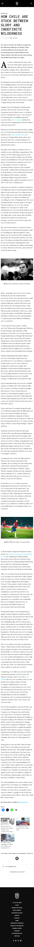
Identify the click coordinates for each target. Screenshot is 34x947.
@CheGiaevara (23, 802)
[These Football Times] (17, 3)
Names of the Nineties (17, 925)
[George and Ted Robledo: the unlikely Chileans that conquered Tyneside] (7, 821)
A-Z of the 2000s (17, 902)
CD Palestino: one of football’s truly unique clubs (22, 828)
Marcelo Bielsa (16, 120)
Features (4, 13)
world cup (30, 853)
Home (17, 920)
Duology (17, 918)
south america (22, 853)
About (17, 905)
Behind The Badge (17, 907)
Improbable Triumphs (17, 923)
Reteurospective (17, 933)
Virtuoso (17, 936)
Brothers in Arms (17, 913)
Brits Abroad (17, 910)
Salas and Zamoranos (18, 135)
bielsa (6, 853)
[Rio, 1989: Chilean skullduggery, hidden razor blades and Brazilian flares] (7, 838)
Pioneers (17, 931)
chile (10, 853)
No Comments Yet (10, 866)
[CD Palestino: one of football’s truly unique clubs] (23, 821)
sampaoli (14, 853)
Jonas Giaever (13, 38)
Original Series (17, 928)
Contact (17, 915)
